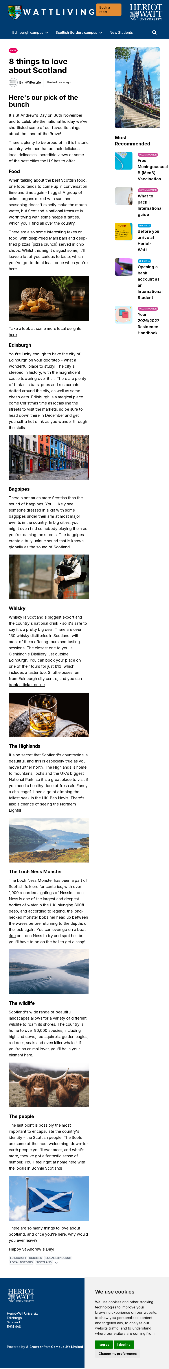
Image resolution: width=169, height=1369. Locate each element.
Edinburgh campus (27, 32)
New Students (121, 32)
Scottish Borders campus (76, 32)
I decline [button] (123, 1344)
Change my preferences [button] (118, 1353)
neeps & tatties (65, 217)
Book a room (104, 9)
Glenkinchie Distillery (27, 654)
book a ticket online (27, 684)
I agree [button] (104, 1344)
